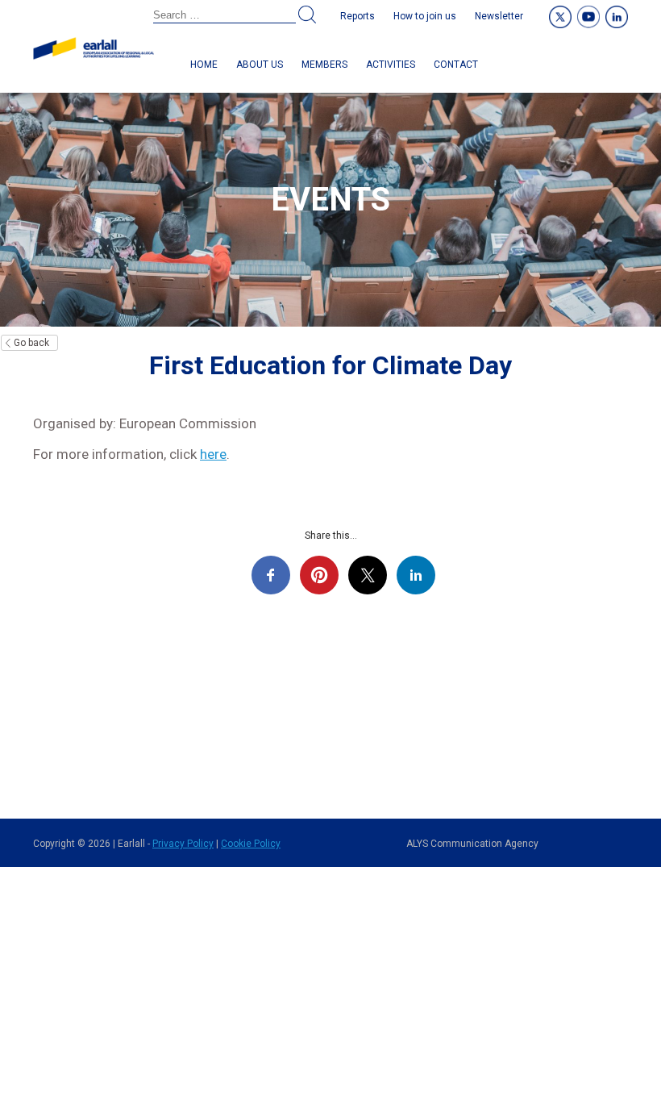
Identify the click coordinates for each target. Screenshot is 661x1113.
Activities (390, 64)
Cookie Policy (251, 843)
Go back (31, 342)
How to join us (424, 16)
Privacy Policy (183, 843)
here (213, 454)
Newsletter (499, 16)
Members (324, 64)
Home (204, 64)
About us (259, 64)
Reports (357, 16)
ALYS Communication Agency (472, 843)
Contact (456, 64)
